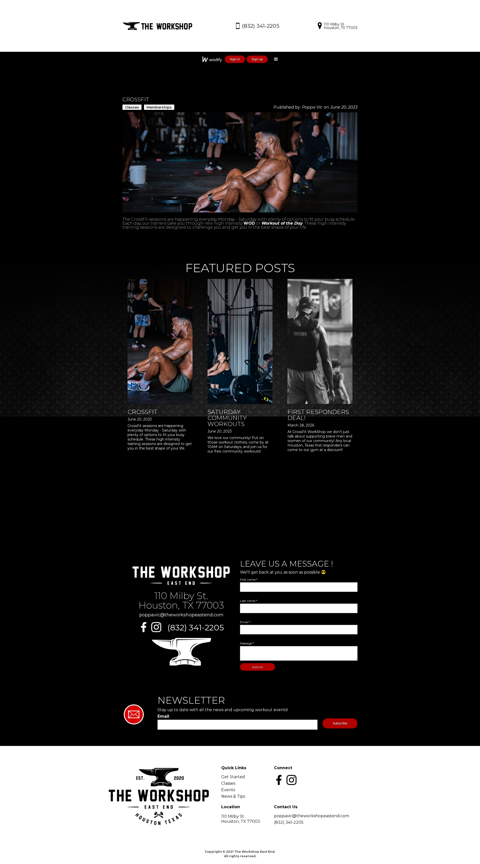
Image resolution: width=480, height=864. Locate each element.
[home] (160, 26)
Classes (228, 783)
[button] (276, 59)
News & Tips (233, 796)
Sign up (257, 59)
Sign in (235, 59)
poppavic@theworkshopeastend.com (181, 615)
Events (228, 790)
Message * (247, 643)
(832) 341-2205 (196, 628)
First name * (249, 579)
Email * (245, 622)
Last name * (248, 600)
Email (163, 716)
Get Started (233, 777)
